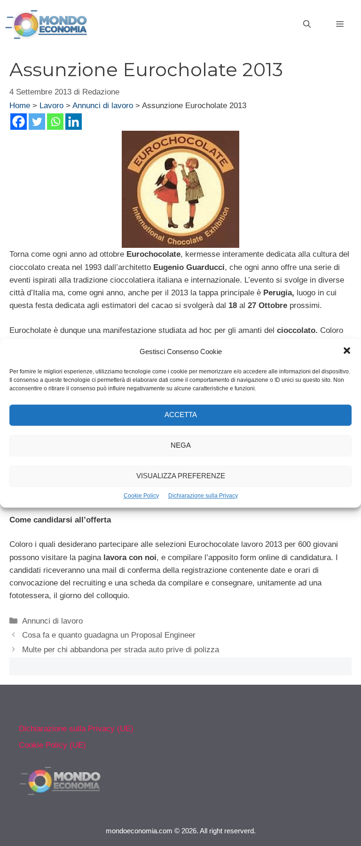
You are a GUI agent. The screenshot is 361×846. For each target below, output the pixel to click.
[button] (347, 352)
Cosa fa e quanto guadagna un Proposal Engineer (109, 635)
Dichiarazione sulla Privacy (203, 495)
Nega (181, 445)
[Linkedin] (73, 121)
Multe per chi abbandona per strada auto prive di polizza (120, 649)
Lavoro (51, 105)
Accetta (181, 415)
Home (19, 105)
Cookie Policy (141, 495)
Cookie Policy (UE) (52, 745)
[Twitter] (37, 121)
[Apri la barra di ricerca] (306, 24)
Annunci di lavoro (102, 105)
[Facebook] (18, 121)
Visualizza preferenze (180, 476)
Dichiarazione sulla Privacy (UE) (76, 728)
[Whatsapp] (55, 121)
